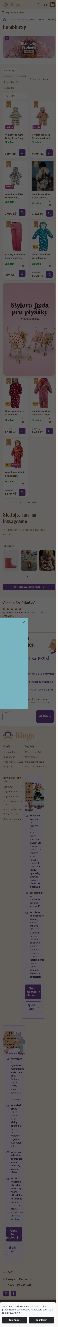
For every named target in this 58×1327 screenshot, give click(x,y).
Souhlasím (41, 1320)
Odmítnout (14, 1320)
